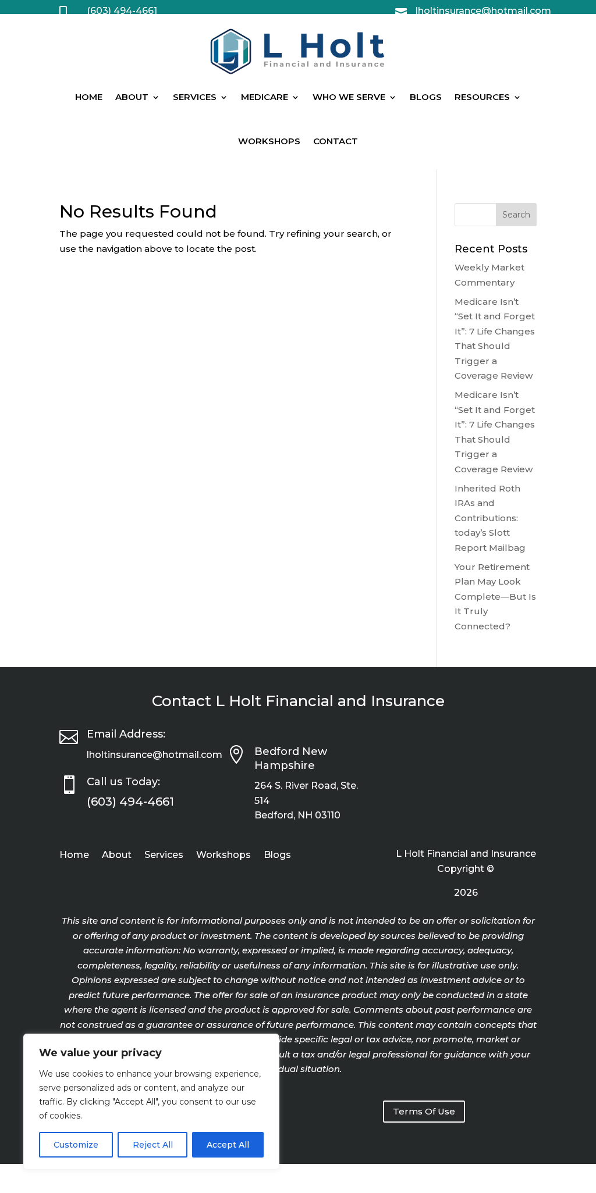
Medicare (264, 96)
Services (195, 96)
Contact (335, 141)
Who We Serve (349, 96)
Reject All (153, 1144)
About (131, 96)
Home (88, 96)
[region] (151, 1102)
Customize (76, 1144)
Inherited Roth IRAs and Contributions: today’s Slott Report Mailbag (490, 518)
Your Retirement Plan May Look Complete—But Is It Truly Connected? (495, 596)
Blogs (426, 96)
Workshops (269, 141)
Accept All (228, 1144)
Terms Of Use (424, 1111)
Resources (482, 96)
